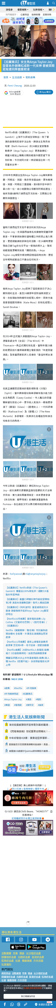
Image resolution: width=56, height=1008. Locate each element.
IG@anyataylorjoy (36, 573)
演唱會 (9, 9)
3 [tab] (27, 17)
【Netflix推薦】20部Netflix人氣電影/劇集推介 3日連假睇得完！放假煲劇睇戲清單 (27, 651)
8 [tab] (24, 21)
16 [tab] (33, 24)
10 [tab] (30, 21)
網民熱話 (6, 973)
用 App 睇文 (45, 91)
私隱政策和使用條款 (33, 988)
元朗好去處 (24, 957)
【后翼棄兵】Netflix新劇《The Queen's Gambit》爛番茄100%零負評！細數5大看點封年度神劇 (27, 591)
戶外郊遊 (38, 960)
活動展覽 (6, 953)
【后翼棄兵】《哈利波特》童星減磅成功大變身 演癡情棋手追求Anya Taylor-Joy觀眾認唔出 (27, 610)
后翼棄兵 (28, 693)
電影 (39, 699)
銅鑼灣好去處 (8, 957)
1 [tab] (21, 17)
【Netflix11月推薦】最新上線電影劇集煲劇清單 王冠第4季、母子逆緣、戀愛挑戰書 (27, 643)
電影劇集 (30, 77)
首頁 (5, 77)
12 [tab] (35, 21)
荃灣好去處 (38, 957)
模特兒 (30, 704)
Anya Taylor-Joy (13, 699)
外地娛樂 (32, 688)
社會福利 (6, 964)
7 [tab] (21, 21)
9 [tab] (27, 21)
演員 (29, 699)
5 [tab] (33, 17)
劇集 (7, 688)
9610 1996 (17, 679)
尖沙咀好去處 (33, 953)
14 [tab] (27, 24)
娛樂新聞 (36, 14)
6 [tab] (35, 17)
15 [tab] (30, 24)
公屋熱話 (24, 14)
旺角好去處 (7, 960)
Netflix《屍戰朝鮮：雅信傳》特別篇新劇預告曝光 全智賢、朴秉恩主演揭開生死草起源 (27, 633)
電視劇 (18, 704)
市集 (15, 953)
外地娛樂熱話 (11, 693)
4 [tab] (30, 17)
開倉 (22, 953)
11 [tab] (33, 21)
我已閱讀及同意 (28, 996)
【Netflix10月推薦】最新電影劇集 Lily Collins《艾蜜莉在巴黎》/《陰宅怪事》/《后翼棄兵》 (26, 622)
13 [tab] (24, 24)
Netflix (18, 688)
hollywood (16, 573)
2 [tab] (24, 17)
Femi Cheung (15, 85)
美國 (7, 704)
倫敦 (41, 704)
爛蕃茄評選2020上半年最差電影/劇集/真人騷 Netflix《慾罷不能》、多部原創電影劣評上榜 (27, 661)
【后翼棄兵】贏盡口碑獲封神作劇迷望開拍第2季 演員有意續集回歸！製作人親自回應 (27, 600)
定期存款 (47, 14)
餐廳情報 (27, 960)
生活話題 (17, 77)
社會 (17, 960)
